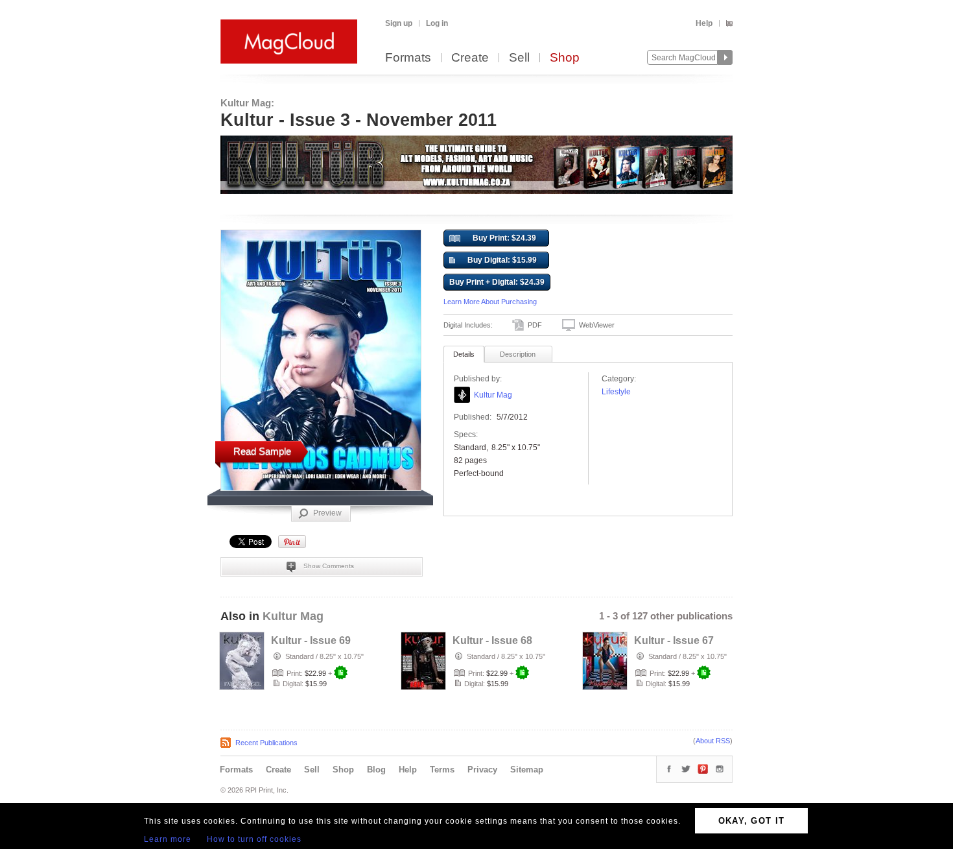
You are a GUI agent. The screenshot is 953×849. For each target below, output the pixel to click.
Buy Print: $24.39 (504, 238)
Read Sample (262, 451)
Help (704, 23)
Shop (565, 58)
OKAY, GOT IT (751, 821)
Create (470, 58)
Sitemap (526, 769)
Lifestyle (616, 391)
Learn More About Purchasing (490, 301)
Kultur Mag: (247, 102)
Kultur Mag (493, 395)
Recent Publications (266, 743)
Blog (376, 769)
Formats (408, 58)
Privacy (482, 769)
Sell (519, 58)
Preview (327, 513)
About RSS (713, 741)
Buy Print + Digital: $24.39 (497, 282)
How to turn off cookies (254, 839)
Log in (437, 23)
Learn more (167, 839)
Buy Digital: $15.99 (502, 260)
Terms (442, 769)
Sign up (398, 23)
